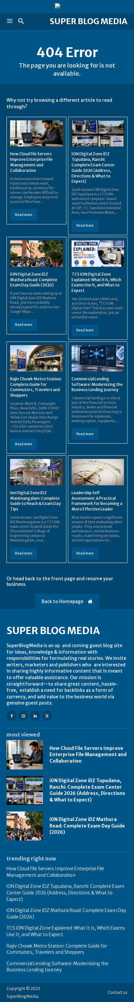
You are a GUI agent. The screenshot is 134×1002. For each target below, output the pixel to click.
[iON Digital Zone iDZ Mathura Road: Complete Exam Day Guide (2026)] (36, 253)
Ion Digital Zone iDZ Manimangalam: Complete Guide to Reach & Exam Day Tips (35, 500)
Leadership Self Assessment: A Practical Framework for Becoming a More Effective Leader (97, 500)
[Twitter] (47, 715)
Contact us (117, 992)
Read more (23, 215)
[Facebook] (12, 715)
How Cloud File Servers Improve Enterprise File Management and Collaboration (88, 754)
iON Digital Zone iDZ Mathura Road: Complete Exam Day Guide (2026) (33, 280)
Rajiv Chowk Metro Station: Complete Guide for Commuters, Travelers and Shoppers (36, 387)
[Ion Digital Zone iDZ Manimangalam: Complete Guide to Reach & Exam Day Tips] (36, 472)
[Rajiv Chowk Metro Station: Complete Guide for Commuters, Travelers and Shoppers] (36, 358)
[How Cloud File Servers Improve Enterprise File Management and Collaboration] (36, 133)
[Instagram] (23, 715)
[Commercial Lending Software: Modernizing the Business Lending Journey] (98, 358)
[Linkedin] (35, 715)
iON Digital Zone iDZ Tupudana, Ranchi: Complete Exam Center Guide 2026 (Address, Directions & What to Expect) (87, 790)
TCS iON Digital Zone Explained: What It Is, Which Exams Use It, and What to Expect (96, 282)
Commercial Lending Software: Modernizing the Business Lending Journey (97, 384)
